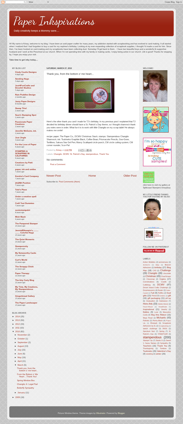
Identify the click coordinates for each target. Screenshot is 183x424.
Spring (161, 331)
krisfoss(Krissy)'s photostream (157, 235)
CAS (154, 271)
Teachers (147, 346)
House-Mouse (148, 307)
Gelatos (162, 296)
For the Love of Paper (25, 144)
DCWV (66, 154)
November (23, 335)
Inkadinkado (163, 307)
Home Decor (163, 304)
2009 (17, 397)
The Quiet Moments (24, 239)
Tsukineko (147, 351)
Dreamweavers (149, 290)
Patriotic (146, 321)
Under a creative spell (25, 196)
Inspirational (148, 309)
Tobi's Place (21, 190)
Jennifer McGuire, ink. (26, 131)
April (20, 361)
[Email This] (79, 150)
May (20, 357)
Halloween (163, 301)
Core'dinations (148, 282)
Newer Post (53, 175)
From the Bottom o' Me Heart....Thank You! (27, 375)
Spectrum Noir (149, 331)
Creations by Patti (24, 163)
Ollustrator (100, 413)
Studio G (159, 340)
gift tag (168, 298)
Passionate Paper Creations (23, 123)
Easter (160, 290)
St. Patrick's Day (77, 154)
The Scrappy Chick (24, 267)
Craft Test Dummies (24, 203)
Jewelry (164, 309)
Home (92, 175)
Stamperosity (21, 246)
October (21, 339)
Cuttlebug (147, 285)
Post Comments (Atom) (69, 182)
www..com (153, 227)
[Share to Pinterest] (90, 150)
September (23, 342)
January (21, 393)
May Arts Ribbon (158, 315)
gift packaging (154, 298)
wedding (149, 354)
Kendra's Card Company (27, 176)
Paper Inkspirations (54, 21)
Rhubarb (153, 323)
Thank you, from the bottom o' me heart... (27, 369)
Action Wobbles (149, 262)
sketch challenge (150, 329)
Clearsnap (151, 279)
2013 (17, 320)
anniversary (163, 262)
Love (156, 312)
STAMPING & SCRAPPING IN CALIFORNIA (22, 153)
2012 (17, 324)
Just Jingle (20, 138)
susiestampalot (22, 210)
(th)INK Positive (22, 183)
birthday (158, 267)
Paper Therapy (22, 273)
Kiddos (146, 312)
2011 (17, 328)
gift (169, 296)
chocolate (167, 273)
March (21, 365)
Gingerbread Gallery (25, 296)
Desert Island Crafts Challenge (155, 288)
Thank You (104, 154)
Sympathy (164, 343)
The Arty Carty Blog (24, 280)
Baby (157, 265)
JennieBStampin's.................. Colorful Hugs (26, 231)
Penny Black (158, 321)
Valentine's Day (164, 351)
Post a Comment (57, 164)
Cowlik (163, 282)
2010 (17, 331)
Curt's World (21, 260)
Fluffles (161, 293)
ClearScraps (166, 276)
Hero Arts (148, 303)
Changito (58, 154)
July (20, 350)
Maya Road (148, 318)
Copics (163, 279)
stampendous (92, 154)
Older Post (130, 175)
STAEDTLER (163, 334)
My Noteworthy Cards (25, 253)
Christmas (151, 276)
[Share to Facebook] (87, 150)
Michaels (161, 317)
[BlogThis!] (82, 150)
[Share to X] (85, 150)
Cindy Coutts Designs (26, 72)
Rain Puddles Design (25, 95)
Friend (154, 296)
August (21, 346)
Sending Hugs (22, 79)
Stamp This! (21, 108)
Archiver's (146, 265)
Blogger (121, 413)
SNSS (164, 329)
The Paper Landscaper (26, 303)
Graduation (150, 301)
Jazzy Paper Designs (25, 101)
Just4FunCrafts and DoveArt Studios (25, 87)
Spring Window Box (26, 380)
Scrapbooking (163, 326)
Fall (152, 293)
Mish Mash (20, 217)
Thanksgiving (148, 348)
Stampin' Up (148, 340)
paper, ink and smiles (25, 169)
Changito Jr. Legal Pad (27, 384)
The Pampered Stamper (26, 224)
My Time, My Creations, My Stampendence (26, 288)
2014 (17, 316)
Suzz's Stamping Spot (25, 115)
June (20, 354)
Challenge (165, 270)
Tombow (163, 348)
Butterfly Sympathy (25, 388)
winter (158, 354)
